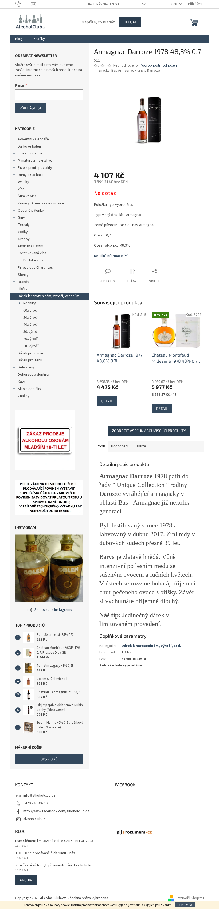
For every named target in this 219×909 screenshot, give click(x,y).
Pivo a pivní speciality (35, 167)
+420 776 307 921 (36, 803)
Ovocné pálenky (31, 210)
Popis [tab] (101, 446)
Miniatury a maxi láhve (35, 160)
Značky (23, 396)
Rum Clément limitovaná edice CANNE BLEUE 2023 (54, 841)
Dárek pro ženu (30, 360)
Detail (107, 401)
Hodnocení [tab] (119, 446)
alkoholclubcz (34, 819)
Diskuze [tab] (140, 446)
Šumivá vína (27, 196)
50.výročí (30, 317)
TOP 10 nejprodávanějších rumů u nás (45, 853)
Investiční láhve (30, 153)
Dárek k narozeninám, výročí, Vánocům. (49, 296)
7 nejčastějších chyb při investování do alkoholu (53, 865)
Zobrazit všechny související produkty (149, 430)
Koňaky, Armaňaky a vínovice (41, 203)
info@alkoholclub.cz (39, 795)
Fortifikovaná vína (32, 253)
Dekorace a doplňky (34, 374)
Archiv (25, 880)
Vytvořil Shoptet (191, 898)
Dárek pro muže (30, 353)
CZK (174, 4)
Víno (21, 189)
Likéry (23, 289)
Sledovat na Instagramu (53, 609)
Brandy (23, 282)
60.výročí (30, 310)
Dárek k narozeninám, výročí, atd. (151, 646)
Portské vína (33, 260)
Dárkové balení (30, 146)
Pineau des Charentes (35, 267)
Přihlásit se (30, 108)
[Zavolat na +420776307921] (23, 4)
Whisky (23, 182)
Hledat (130, 22)
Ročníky (29, 303)
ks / (49, 759)
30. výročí (30, 331)
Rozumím (185, 905)
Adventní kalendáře (33, 139)
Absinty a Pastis (30, 246)
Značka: (129, 70)
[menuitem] (19, 39)
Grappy (24, 239)
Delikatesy (26, 367)
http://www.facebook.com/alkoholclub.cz (56, 811)
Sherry (23, 274)
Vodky (23, 232)
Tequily (24, 224)
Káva (22, 381)
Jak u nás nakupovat (104, 4)
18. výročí (30, 346)
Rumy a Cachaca (31, 175)
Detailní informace (108, 256)
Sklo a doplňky (29, 389)
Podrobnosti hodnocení (159, 65)
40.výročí (30, 324)
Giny (21, 217)
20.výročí (30, 339)
